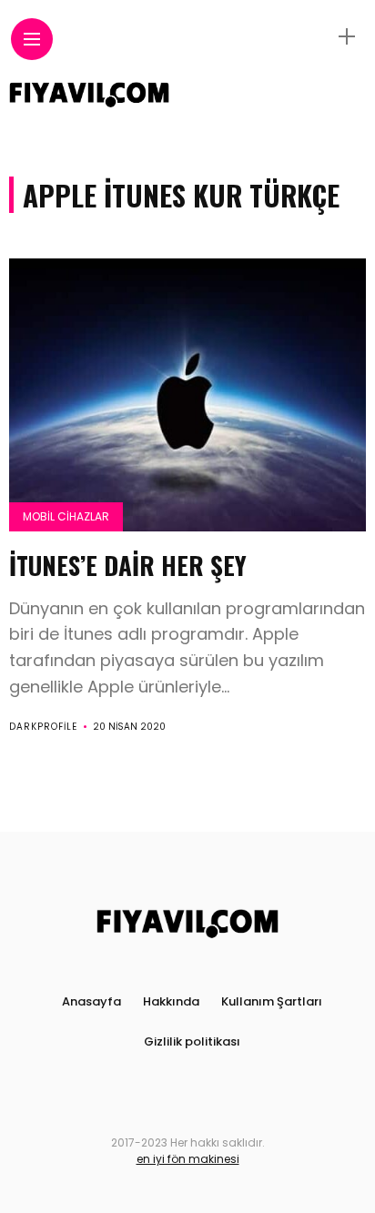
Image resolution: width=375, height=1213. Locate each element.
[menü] (32, 39)
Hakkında (171, 1001)
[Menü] (347, 37)
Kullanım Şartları (271, 1001)
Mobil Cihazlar (66, 516)
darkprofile (43, 726)
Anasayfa (91, 1001)
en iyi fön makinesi (188, 1159)
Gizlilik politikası (192, 1041)
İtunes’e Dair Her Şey (128, 565)
